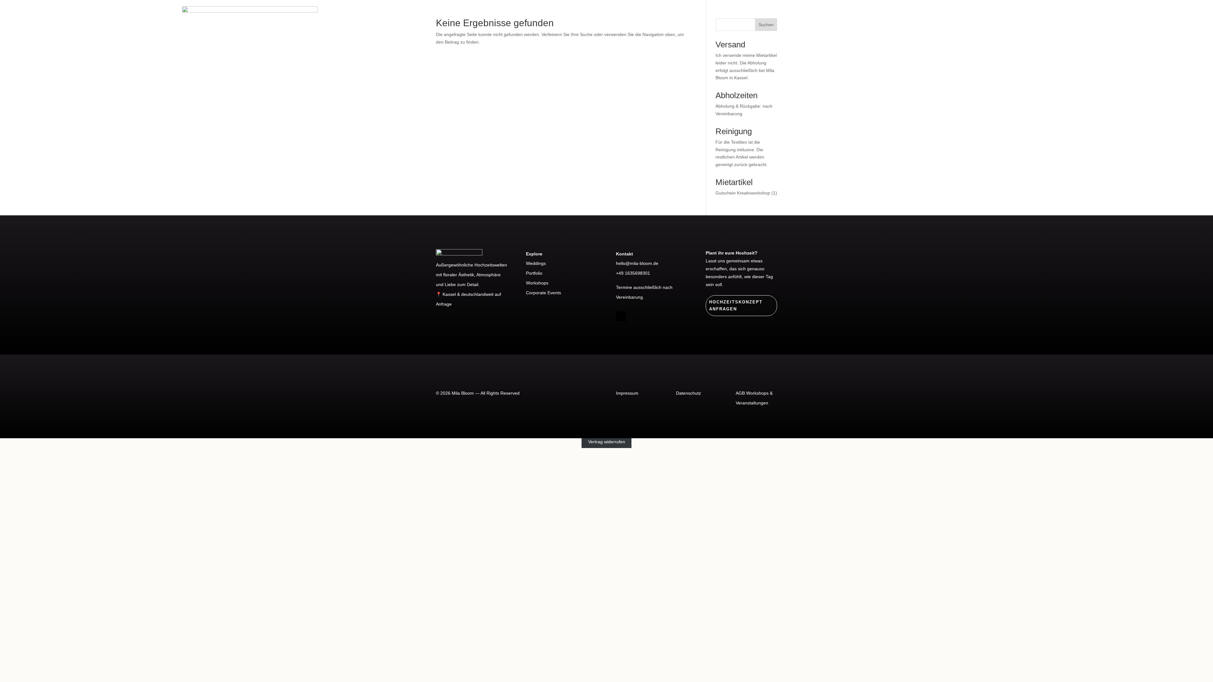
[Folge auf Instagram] (621, 316)
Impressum (627, 393)
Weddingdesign (864, 23)
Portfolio (968, 23)
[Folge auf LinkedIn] (634, 316)
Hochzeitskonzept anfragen (736, 305)
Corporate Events (543, 292)
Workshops (1012, 23)
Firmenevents (920, 23)
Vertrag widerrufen (606, 441)
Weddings (536, 263)
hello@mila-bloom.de (637, 263)
